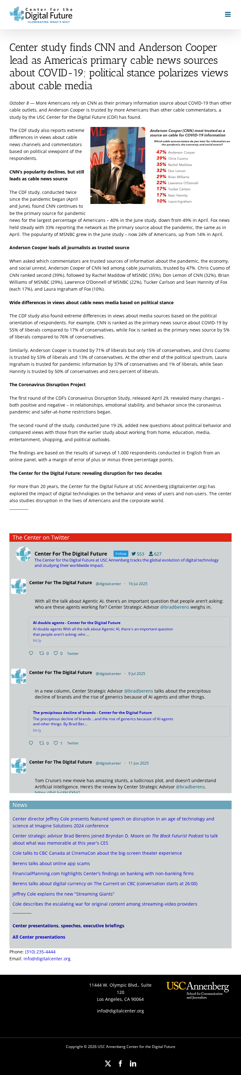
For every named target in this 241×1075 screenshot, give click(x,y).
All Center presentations (39, 937)
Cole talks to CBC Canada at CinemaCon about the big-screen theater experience (97, 853)
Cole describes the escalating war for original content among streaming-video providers (105, 904)
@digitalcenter (108, 583)
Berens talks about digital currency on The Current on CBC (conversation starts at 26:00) (105, 883)
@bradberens (174, 607)
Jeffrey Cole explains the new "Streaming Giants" (64, 894)
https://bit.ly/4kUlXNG (57, 793)
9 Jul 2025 (137, 673)
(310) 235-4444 (40, 952)
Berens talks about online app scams (51, 863)
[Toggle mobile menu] (228, 14)
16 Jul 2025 (138, 583)
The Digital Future (72, 582)
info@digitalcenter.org (47, 959)
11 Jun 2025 (139, 763)
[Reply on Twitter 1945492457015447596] (32, 654)
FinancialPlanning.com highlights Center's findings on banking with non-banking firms (103, 873)
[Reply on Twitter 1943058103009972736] (32, 743)
